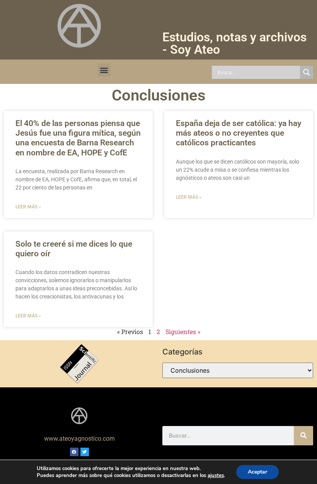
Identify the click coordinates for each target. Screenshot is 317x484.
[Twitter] (84, 452)
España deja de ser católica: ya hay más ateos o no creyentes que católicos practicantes (238, 133)
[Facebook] (74, 452)
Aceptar (257, 471)
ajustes (216, 475)
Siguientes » (182, 331)
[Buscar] (303, 435)
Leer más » (28, 207)
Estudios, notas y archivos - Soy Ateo (234, 43)
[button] (104, 69)
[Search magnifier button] (306, 72)
